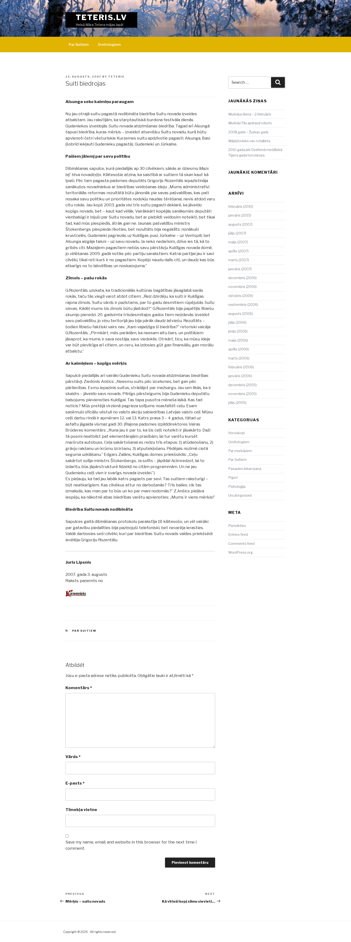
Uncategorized (240, 495)
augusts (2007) (240, 224)
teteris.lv (101, 17)
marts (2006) (238, 358)
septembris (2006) (243, 304)
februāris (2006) (241, 367)
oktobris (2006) (240, 296)
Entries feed (238, 534)
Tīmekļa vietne (81, 809)
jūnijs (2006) (238, 331)
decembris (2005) (242, 385)
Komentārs (78, 687)
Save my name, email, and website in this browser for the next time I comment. (131, 845)
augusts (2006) (240, 314)
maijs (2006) (238, 340)
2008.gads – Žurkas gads (248, 132)
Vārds (72, 756)
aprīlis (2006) (238, 349)
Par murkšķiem (240, 451)
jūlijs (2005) (237, 403)
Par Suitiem (79, 44)
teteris (116, 76)
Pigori (233, 477)
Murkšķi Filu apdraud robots (250, 123)
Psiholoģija (236, 486)
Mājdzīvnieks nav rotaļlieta (249, 141)
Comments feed (241, 543)
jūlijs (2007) (237, 233)
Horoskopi (236, 433)
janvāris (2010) (239, 215)
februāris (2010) (240, 206)
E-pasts (75, 783)
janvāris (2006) (240, 376)
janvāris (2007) (240, 269)
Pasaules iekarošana (244, 469)
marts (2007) (238, 260)
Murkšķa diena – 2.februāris (249, 114)
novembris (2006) (242, 287)
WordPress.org (240, 552)
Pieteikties (237, 526)
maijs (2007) (238, 242)
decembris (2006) (242, 278)
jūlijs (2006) (237, 322)
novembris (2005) (242, 394)
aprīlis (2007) (238, 251)
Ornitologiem (109, 44)
